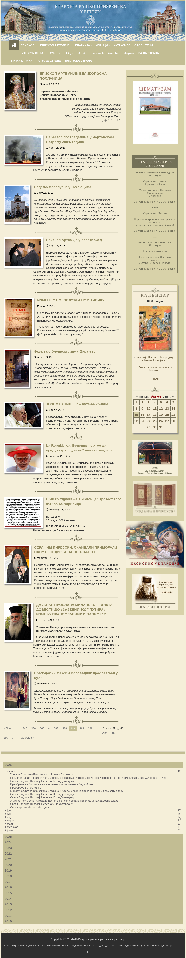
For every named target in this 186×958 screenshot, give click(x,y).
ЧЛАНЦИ (102, 45)
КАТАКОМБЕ (122, 45)
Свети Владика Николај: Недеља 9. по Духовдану (41, 803)
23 (142, 421)
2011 (8, 915)
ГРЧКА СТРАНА (21, 60)
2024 (8, 842)
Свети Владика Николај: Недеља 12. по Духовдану (42, 781)
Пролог (155, 378)
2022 (8, 853)
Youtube (113, 53)
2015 (8, 893)
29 (148, 427)
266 (64, 728)
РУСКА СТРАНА (148, 53)
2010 (8, 921)
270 (104, 732)
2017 (8, 882)
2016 (8, 887)
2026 (8, 765)
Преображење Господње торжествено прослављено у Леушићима (51, 784)
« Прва (8, 728)
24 (148, 421)
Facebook (97, 53)
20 (167, 415)
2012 (8, 910)
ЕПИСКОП (27, 45)
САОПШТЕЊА (144, 45)
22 (136, 421)
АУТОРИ (54, 53)
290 (6, 737)
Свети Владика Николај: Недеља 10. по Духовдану (42, 797)
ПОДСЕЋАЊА (76, 53)
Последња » (26, 737)
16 (142, 415)
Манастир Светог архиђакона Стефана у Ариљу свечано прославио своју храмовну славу (66, 790)
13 (167, 408)
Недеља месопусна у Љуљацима (62, 187)
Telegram (128, 53)
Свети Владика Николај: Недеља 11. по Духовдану (42, 794)
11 (155, 408)
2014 (8, 898)
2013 (8, 904)
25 (155, 421)
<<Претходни (142, 397)
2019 (8, 870)
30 (155, 427)
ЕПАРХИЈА (82, 45)
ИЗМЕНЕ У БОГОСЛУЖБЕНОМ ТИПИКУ (70, 300)
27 (167, 421)
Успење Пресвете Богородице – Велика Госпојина (41, 774)
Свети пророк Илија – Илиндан (29, 807)
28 (173, 421)
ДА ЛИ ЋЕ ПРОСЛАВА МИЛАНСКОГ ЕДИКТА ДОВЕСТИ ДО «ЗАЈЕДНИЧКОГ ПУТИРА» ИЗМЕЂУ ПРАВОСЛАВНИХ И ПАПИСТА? (74, 609)
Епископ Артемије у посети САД (74, 240)
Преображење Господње (25, 787)
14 (173, 408)
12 (161, 408)
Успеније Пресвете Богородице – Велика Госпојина (155, 359)
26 (161, 421)
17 (148, 415)
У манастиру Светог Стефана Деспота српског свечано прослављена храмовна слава (64, 800)
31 (161, 427)
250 (33, 728)
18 (155, 415)
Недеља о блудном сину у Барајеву (65, 351)
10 (148, 408)
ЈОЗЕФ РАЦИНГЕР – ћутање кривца (77, 404)
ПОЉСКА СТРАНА (48, 60)
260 (42, 728)
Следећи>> (169, 397)
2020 (8, 865)
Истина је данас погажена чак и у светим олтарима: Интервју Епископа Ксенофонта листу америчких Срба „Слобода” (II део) (88, 777)
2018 (8, 876)
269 (90, 728)
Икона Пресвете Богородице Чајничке (155, 368)
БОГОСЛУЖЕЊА (32, 53)
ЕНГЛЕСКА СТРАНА (78, 60)
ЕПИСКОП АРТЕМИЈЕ (54, 45)
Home (14, 45)
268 (82, 728)
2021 (8, 859)
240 (25, 728)
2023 (8, 848)
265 (56, 728)
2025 (8, 836)
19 (161, 415)
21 (173, 415)
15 (136, 415)
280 (113, 732)
